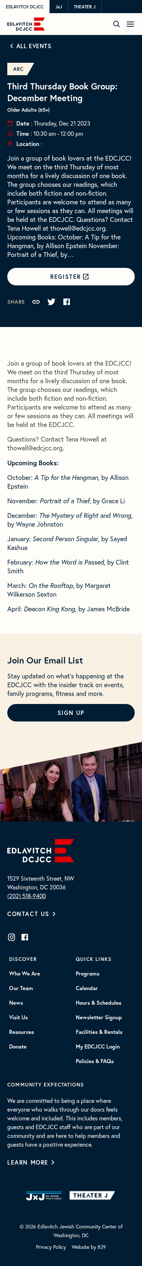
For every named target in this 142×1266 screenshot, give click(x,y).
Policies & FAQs (95, 1061)
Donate (18, 1047)
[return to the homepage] (40, 850)
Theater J (84, 6)
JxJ (58, 6)
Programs (87, 974)
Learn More (27, 1162)
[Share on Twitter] (51, 301)
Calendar (87, 988)
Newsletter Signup (99, 1017)
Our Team (21, 988)
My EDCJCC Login (98, 1047)
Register (65, 276)
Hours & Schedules (98, 1003)
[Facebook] (24, 937)
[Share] (36, 301)
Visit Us (18, 1017)
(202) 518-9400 (26, 896)
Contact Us (28, 913)
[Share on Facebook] (66, 301)
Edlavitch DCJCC (25, 6)
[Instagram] (11, 937)
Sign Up (71, 712)
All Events (34, 46)
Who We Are (24, 974)
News (16, 1003)
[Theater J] (94, 1196)
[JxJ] (44, 1196)
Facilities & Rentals (99, 1032)
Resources (21, 1032)
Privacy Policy (51, 1247)
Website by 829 (89, 1247)
